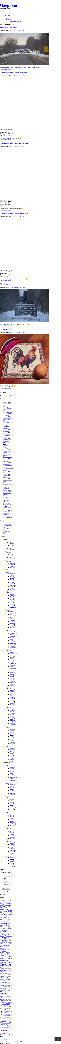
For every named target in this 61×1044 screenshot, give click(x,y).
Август (11, 583)
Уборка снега (4, 284)
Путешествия (8, 525)
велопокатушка (4, 956)
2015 (7, 671)
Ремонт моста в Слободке (7, 404)
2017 (7, 707)
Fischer (1, 900)
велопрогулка (5, 958)
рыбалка (10, 1002)
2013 (7, 630)
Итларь (4, 917)
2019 (7, 746)
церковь (4, 1021)
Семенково (9, 936)
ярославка (2, 1027)
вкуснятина (3, 962)
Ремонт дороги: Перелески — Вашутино (7, 486)
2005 (7, 542)
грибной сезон (5, 965)
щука (10, 1021)
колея (1, 980)
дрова (5, 974)
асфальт (9, 952)
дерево (9, 970)
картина (9, 976)
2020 (7, 765)
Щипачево (2, 948)
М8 (3, 923)
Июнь (11, 581)
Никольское (4, 927)
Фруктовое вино (7, 422)
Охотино (8, 928)
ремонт (9, 999)
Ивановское (8, 915)
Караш (1, 919)
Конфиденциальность (15, 21)
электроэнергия (3, 1025)
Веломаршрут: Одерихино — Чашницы (7, 447)
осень (8, 990)
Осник (1, 928)
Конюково (8, 919)
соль (7, 1006)
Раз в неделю (5, 880)
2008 (7, 557)
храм (8, 1017)
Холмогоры (5, 943)
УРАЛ (1, 324)
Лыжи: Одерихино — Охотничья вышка (14, 213)
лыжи (5, 983)
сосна (1, 1008)
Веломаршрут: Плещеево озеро (7, 456)
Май (11, 544)
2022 (7, 797)
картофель (4, 977)
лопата (7, 982)
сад (1, 1005)
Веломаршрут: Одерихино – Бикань (7, 435)
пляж (3, 994)
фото (3, 1017)
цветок (4, 1020)
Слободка (4, 937)
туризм (4, 1011)
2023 (7, 812)
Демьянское (2, 909)
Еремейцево (6, 913)
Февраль (12, 575)
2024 (7, 828)
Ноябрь (12, 566)
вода (10, 962)
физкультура (8, 1015)
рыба (10, 1000)
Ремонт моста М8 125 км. (8, 27)
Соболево (2, 939)
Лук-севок (6, 415)
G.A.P (23, 30)
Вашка (1, 903)
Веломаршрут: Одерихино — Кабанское (7, 441)
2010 (7, 572)
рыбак (3, 1002)
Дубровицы (3, 911)
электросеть (2, 1024)
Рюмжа (2, 936)
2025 (7, 841)
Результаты (6, 891)
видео (7, 960)
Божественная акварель (7, 460)
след (5, 1005)
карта (4, 976)
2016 (7, 688)
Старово (5, 941)
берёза (3, 955)
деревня (2, 970)
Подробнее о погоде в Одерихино (7, 395)
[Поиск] (58, 1039)
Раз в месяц (8, 882)
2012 (7, 610)
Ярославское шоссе (5, 949)
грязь (7, 968)
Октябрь (12, 558)
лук (1, 983)
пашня (3, 991)
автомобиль (2, 952)
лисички (2, 982)
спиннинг (6, 1008)
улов (3, 1012)
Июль (11, 545)
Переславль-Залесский (5, 933)
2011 (7, 592)
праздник (4, 997)
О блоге (8, 19)
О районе (8, 18)
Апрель (12, 578)
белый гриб (4, 954)
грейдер (4, 964)
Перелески (4, 930)
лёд (1, 986)
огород (7, 988)
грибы (2, 968)
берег (11, 954)
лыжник (2, 985)
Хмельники (9, 942)
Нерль (8, 925)
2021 (7, 783)
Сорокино (9, 939)
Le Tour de (8, 900)
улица (10, 1011)
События (7, 528)
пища (9, 993)
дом (1, 974)
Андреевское (5, 902)
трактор (2, 1009)
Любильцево (6, 921)
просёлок (2, 999)
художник (10, 1018)
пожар (9, 996)
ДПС (3, 907)
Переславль (2, 931)
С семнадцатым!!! (6, 329)
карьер (1, 979)
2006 (7, 548)
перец (9, 991)
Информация (6, 16)
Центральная (3, 945)
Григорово (8, 906)
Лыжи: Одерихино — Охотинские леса (13, 72)
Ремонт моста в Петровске (7, 418)
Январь (12, 573)
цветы (9, 1020)
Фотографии (6, 15)
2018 (7, 727)
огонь (1, 988)
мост (5, 986)
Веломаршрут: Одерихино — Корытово (7, 499)
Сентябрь (12, 563)
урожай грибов (5, 1014)
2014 (7, 650)
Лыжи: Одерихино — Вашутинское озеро (14, 143)
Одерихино (10, 5)
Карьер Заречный (7, 408)
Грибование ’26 (7, 412)
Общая (6, 524)
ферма (1, 1015)
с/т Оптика (6, 1004)
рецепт (4, 1000)
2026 (7, 856)
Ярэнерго (4, 951)
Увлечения (7, 531)
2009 (7, 561)
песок (3, 993)
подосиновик (2, 996)
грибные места (3, 967)
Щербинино (2, 946)
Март (11, 576)
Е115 (10, 911)
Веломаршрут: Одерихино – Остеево (7, 427)
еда (10, 974)
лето (6, 981)
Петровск (4, 934)
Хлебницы (2, 942)
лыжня (8, 985)
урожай (8, 1012)
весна (2, 960)
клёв (7, 979)
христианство (2, 1018)
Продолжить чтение (6, 69)
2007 (7, 552)
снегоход (2, 1006)
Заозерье (1, 914)
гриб (10, 964)
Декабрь (12, 567)
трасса (8, 1010)
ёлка (9, 1027)
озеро (1, 990)
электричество (5, 1023)
